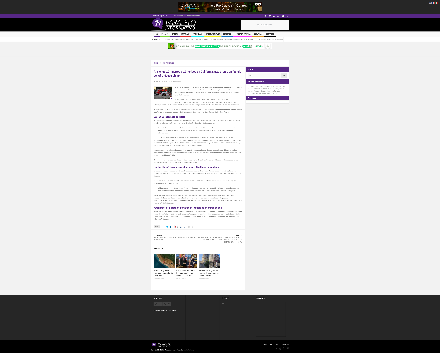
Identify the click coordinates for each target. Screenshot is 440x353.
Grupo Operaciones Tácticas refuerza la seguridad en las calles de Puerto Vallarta (174, 237)
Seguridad (258, 34)
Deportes (227, 34)
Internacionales (213, 34)
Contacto (270, 34)
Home (156, 63)
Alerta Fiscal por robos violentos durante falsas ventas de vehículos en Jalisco (168, 39)
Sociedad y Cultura (242, 34)
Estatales (185, 34)
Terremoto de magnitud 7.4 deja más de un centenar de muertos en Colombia (209, 273)
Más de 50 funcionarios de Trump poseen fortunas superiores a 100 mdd (185, 273)
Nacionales (197, 34)
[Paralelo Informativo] (174, 25)
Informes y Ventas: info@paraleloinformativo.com (187, 15)
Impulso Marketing (189, 350)
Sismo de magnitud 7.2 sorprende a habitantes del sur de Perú (163, 273)
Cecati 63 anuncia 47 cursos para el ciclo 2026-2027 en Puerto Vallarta (217, 39)
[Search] (284, 75)
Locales (164, 34)
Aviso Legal (274, 344)
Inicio (265, 344)
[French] (433, 3)
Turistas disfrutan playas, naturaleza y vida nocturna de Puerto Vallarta (264, 39)
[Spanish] (436, 3)
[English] (430, 3)
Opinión (175, 34)
